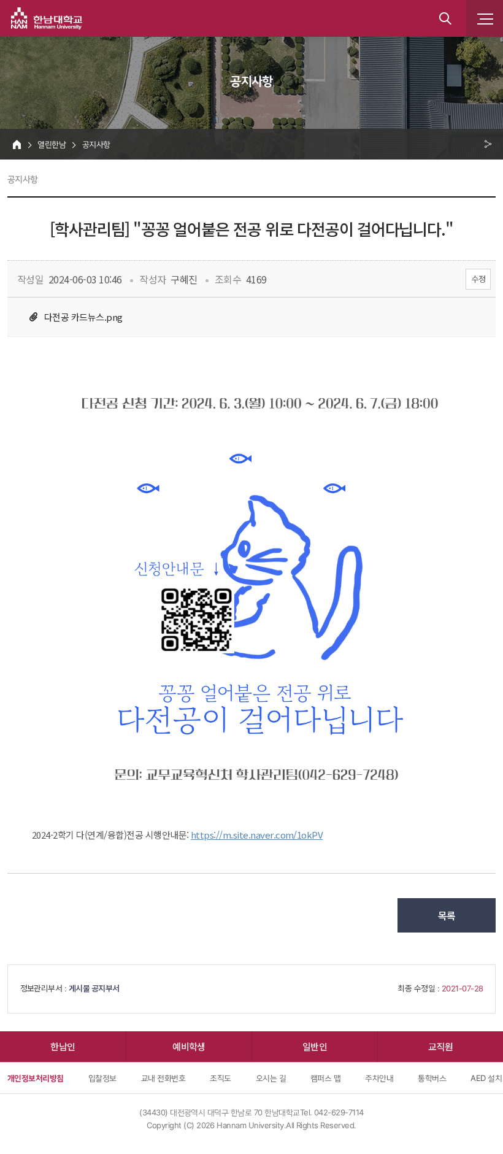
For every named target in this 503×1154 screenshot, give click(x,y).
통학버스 (432, 1078)
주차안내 (379, 1078)
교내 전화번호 (163, 1078)
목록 (447, 915)
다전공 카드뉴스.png (83, 316)
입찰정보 (102, 1078)
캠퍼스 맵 (325, 1078)
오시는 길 (271, 1078)
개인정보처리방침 (35, 1078)
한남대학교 (46, 18)
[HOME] (16, 144)
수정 (478, 279)
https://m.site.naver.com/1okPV (257, 834)
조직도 (220, 1078)
